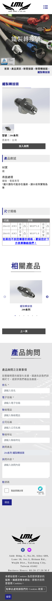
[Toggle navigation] (46, 7)
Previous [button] (4, 296)
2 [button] (19, 315)
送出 (7, 502)
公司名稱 (7, 422)
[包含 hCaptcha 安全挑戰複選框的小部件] (24, 490)
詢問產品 (7, 447)
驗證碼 (6, 482)
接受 (8, 597)
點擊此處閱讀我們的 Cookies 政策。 (25, 589)
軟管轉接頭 (41, 69)
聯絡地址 (7, 434)
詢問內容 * (8, 459)
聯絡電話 (7, 410)
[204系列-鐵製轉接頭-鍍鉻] (26, 105)
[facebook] (23, 550)
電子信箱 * (8, 397)
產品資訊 (16, 69)
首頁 (6, 69)
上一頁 (24, 331)
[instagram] (29, 550)
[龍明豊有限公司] (16, 7)
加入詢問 (24, 146)
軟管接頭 (28, 69)
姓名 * (5, 385)
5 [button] (32, 315)
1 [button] (15, 315)
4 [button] (28, 315)
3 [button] (23, 315)
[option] (26, 105)
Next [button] (47, 296)
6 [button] (36, 315)
